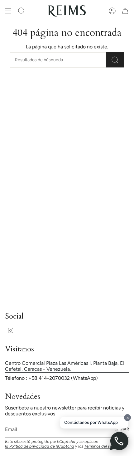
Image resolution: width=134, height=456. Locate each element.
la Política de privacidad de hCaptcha (39, 446)
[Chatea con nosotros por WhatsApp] (119, 441)
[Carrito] (125, 11)
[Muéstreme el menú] (8, 11)
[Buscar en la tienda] (115, 59)
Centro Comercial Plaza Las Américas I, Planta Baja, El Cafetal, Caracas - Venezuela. (64, 366)
